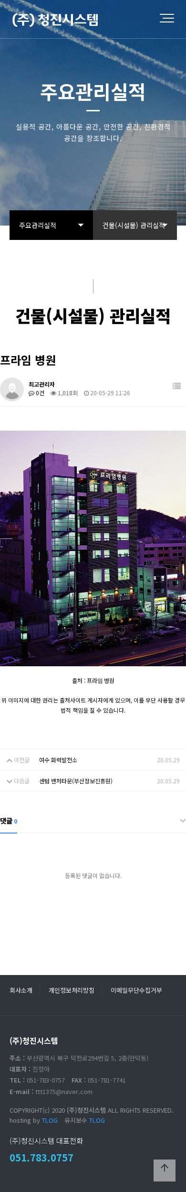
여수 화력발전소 (58, 760)
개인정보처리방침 (71, 990)
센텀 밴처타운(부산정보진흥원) (76, 781)
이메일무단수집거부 (136, 990)
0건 (39, 393)
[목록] (177, 386)
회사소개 (21, 990)
